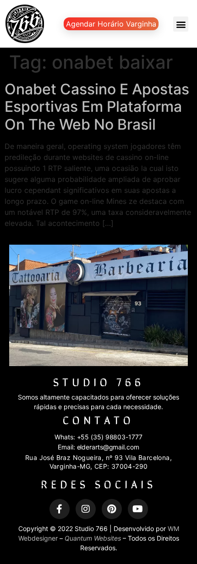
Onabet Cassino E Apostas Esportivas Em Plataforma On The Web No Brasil (97, 106)
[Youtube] (138, 509)
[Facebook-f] (59, 509)
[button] (180, 24)
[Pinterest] (112, 509)
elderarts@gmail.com (108, 447)
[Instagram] (86, 509)
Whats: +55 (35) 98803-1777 (98, 437)
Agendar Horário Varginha (111, 23)
